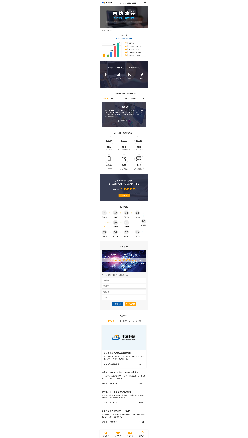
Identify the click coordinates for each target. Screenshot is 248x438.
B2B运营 (126, 98)
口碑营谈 (141, 98)
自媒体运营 (136, 321)
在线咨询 (124, 121)
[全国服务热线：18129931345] (108, 3)
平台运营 (123, 321)
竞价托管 (105, 98)
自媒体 (118, 98)
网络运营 (110, 30)
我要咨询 (124, 195)
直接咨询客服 (130, 304)
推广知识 (110, 321)
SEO (112, 98)
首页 (103, 30)
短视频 (133, 98)
